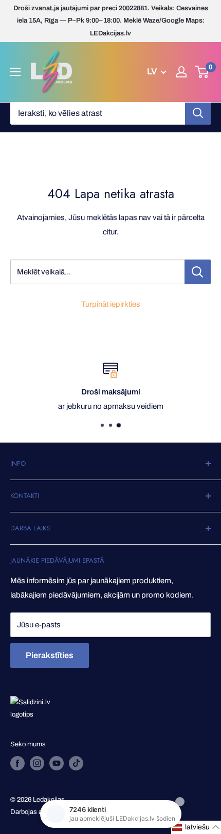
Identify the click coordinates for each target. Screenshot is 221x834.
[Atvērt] (15, 72)
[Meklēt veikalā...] (198, 272)
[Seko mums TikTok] (76, 763)
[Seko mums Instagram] (37, 763)
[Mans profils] (181, 71)
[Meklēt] (198, 113)
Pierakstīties (49, 655)
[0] (202, 72)
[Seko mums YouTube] (56, 763)
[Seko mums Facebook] (17, 763)
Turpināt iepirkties (110, 304)
